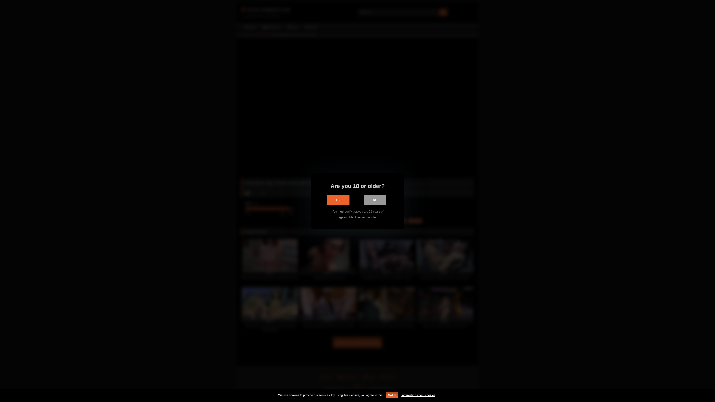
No (375, 200)
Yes (338, 200)
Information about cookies (418, 395)
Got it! (392, 395)
